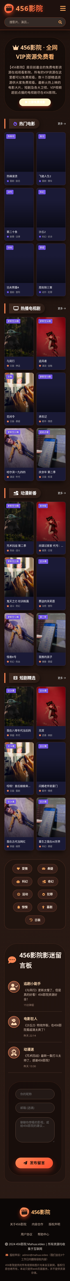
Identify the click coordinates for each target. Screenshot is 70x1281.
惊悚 (25, 907)
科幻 (25, 881)
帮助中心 (43, 1234)
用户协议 (26, 1234)
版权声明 (54, 1224)
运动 (25, 894)
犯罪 (50, 894)
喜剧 (49, 907)
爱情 (25, 868)
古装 (37, 920)
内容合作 (37, 1224)
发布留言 (37, 1162)
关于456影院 (18, 1224)
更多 (60, 123)
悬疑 (50, 868)
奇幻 (51, 881)
